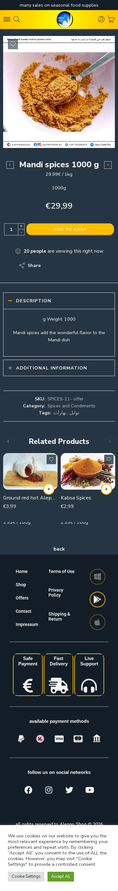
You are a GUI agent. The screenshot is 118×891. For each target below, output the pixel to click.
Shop (21, 584)
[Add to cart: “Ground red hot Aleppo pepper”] (48, 489)
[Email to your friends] (89, 265)
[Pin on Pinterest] (76, 265)
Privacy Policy (55, 592)
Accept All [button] (60, 876)
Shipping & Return (59, 616)
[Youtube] (90, 790)
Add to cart (70, 229)
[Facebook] (28, 790)
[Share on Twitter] (51, 265)
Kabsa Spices (76, 497)
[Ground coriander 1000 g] (10, 165)
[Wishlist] (13, 44)
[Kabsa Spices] (88, 471)
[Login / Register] (101, 19)
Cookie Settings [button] (26, 876)
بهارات (59, 413)
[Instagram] (49, 790)
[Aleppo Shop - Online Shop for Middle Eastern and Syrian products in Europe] (59, 19)
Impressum (27, 624)
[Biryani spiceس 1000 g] (108, 165)
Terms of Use (61, 571)
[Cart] (111, 19)
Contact (23, 611)
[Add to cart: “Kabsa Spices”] (106, 489)
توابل (74, 413)
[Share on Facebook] (63, 265)
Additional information (51, 368)
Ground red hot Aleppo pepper (30, 497)
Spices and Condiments (71, 406)
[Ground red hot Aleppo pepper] (30, 471)
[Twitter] (69, 790)
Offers (22, 597)
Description (33, 301)
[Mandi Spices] (59, 92)
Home (22, 571)
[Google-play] (97, 599)
